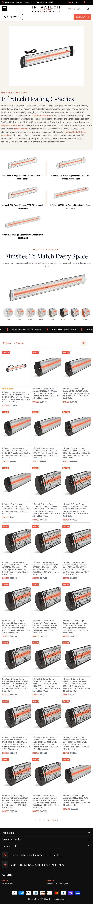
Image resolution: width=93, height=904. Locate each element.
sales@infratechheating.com (57, 883)
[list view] (88, 343)
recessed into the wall (43, 115)
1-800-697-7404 (8, 883)
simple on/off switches (11, 125)
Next (54, 820)
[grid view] (83, 343)
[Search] (88, 9)
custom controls (21, 129)
